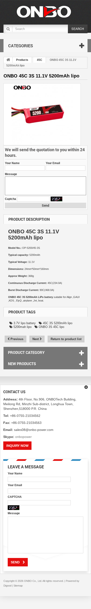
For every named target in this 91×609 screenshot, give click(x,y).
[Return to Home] (8, 60)
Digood (7, 585)
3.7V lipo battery (24, 323)
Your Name (12, 163)
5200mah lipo (22, 327)
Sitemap (18, 585)
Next (36, 339)
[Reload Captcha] (56, 199)
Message (11, 174)
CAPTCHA (15, 497)
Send (45, 205)
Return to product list (66, 339)
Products (22, 60)
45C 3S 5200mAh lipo (57, 323)
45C (39, 60)
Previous (16, 339)
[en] (44, 12)
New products (22, 363)
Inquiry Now (17, 446)
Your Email (53, 163)
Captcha (10, 199)
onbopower (23, 437)
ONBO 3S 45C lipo (51, 327)
